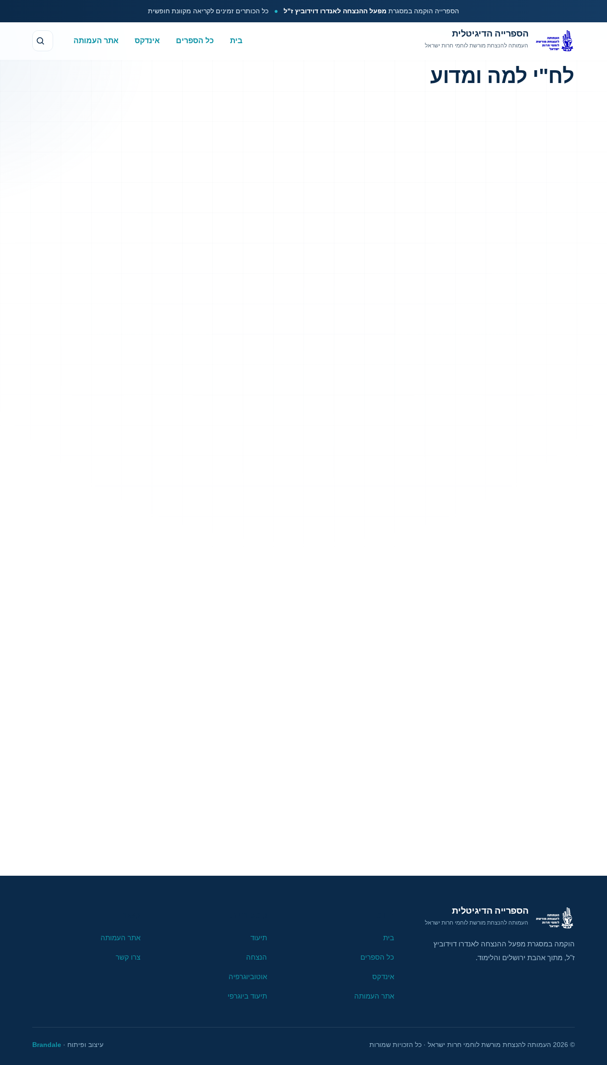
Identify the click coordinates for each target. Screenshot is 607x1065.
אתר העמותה (96, 40)
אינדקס (147, 40)
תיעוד (317, 439)
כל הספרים (195, 40)
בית (236, 40)
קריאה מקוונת (501, 396)
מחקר (352, 439)
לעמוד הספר (350, 840)
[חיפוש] (42, 40)
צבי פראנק (275, 439)
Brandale (46, 1044)
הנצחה (256, 957)
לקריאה (265, 840)
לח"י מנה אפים (156, 778)
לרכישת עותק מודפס (501, 429)
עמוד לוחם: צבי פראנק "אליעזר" (326, 372)
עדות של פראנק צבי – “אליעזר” (327, 403)
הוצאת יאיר (224, 439)
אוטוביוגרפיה (248, 976)
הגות (520, 137)
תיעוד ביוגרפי (247, 996)
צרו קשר (128, 957)
